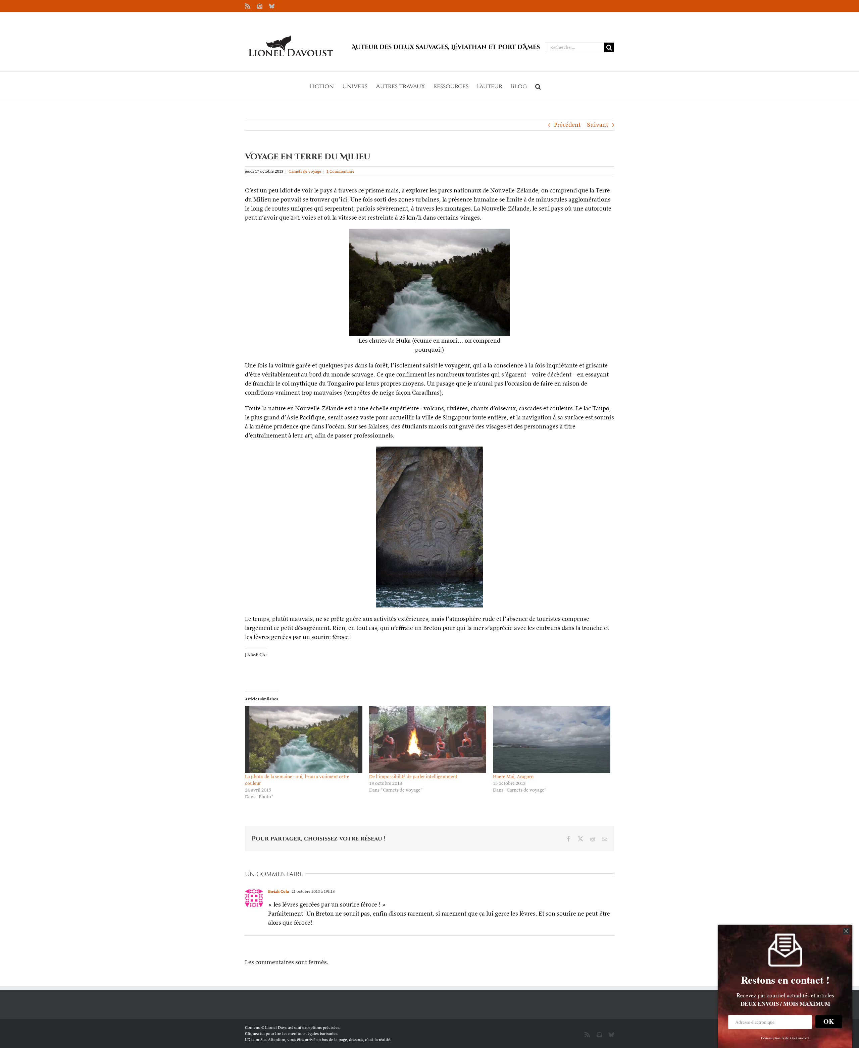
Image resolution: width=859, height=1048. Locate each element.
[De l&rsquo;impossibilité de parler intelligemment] (428, 739)
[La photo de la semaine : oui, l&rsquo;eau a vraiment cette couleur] (303, 739)
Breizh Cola (278, 891)
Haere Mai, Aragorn (513, 776)
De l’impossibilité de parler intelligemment (413, 776)
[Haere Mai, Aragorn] (551, 739)
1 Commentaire (340, 171)
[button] (538, 86)
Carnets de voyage (305, 171)
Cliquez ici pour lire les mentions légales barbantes (291, 1033)
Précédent (567, 124)
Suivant (597, 124)
